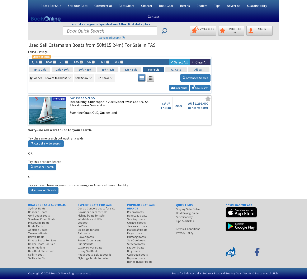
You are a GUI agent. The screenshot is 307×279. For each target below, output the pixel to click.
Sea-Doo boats (136, 240)
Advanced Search (110, 37)
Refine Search (41, 56)
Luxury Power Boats (90, 247)
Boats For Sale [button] (51, 6)
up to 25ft (39, 69)
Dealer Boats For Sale (41, 244)
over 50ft (153, 69)
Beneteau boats (137, 215)
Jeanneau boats (137, 226)
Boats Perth (35, 226)
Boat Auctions (37, 247)
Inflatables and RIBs (90, 219)
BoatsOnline (58, 273)
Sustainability (257, 6)
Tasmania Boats (38, 233)
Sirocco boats (136, 244)
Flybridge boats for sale (93, 258)
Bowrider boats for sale (92, 212)
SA (89, 61)
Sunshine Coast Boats (41, 219)
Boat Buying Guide (187, 213)
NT (103, 61)
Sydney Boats (37, 208)
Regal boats (134, 233)
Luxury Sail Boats (88, 251)
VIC (62, 61)
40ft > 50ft (130, 69)
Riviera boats (135, 212)
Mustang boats (136, 237)
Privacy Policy (184, 233)
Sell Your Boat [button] (78, 6)
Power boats (86, 237)
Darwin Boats (36, 237)
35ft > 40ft (107, 69)
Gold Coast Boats (39, 215)
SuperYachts (85, 244)
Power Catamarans (89, 240)
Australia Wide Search (47, 143)
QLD (35, 61)
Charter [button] (146, 6)
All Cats (176, 69)
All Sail (198, 69)
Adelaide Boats (37, 230)
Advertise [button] (233, 6)
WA (117, 61)
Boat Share (126, 6)
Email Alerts (180, 87)
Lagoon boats (135, 247)
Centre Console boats (96, 208)
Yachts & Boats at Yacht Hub (261, 273)
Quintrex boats (136, 222)
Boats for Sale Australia (186, 273)
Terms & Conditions (188, 229)
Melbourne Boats (38, 222)
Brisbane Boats (37, 212)
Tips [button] (217, 6)
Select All (181, 62)
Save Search (201, 87)
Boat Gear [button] (166, 6)
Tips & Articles (185, 221)
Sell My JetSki (37, 258)
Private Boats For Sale (42, 240)
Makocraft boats (137, 230)
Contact (154, 16)
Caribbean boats (137, 254)
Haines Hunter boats (139, 262)
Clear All (201, 62)
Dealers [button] (202, 6)
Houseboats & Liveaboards (95, 254)
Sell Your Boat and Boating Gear (222, 273)
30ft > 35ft (85, 69)
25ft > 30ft (62, 69)
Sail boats (84, 233)
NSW (49, 61)
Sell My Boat (35, 254)
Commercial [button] (103, 6)
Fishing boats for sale (91, 215)
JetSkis (82, 226)
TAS (76, 61)
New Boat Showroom (41, 251)
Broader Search (43, 167)
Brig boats (133, 251)
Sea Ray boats (136, 219)
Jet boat (83, 222)
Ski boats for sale (89, 230)
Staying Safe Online (188, 209)
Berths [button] (185, 6)
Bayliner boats (136, 258)
